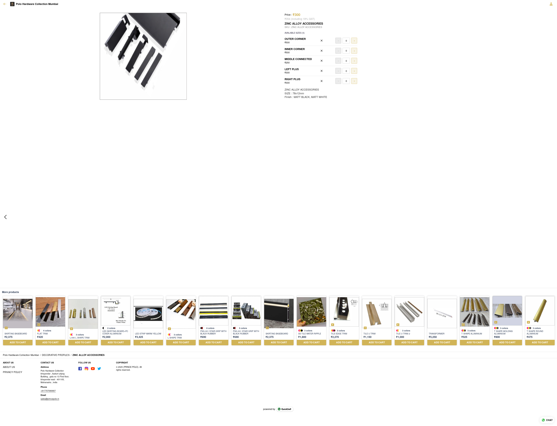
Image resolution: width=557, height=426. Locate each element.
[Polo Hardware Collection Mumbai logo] (12, 4)
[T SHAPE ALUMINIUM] (474, 320)
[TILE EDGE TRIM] (344, 320)
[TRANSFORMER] (442, 320)
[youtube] (93, 368)
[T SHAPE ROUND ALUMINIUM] (540, 320)
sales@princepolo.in (50, 398)
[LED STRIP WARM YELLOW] (148, 320)
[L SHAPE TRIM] (181, 320)
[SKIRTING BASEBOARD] (17, 320)
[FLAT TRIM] (50, 320)
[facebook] (80, 368)
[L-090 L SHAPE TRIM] (83, 320)
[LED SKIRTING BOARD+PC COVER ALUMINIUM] (115, 320)
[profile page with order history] (551, 4)
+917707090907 (48, 390)
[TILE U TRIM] (376, 320)
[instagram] (86, 368)
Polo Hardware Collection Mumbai (37, 4)
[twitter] (99, 368)
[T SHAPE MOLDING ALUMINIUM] (507, 320)
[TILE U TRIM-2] (409, 320)
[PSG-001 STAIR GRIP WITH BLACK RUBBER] (213, 320)
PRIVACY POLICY (12, 372)
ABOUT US (9, 367)
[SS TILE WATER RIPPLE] (311, 320)
